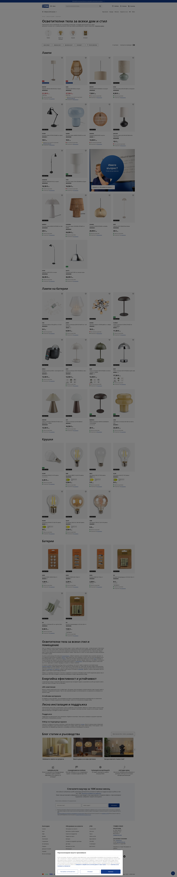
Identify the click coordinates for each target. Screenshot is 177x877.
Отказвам (90, 871)
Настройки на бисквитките (67, 871)
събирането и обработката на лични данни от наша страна (91, 864)
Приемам (110, 871)
